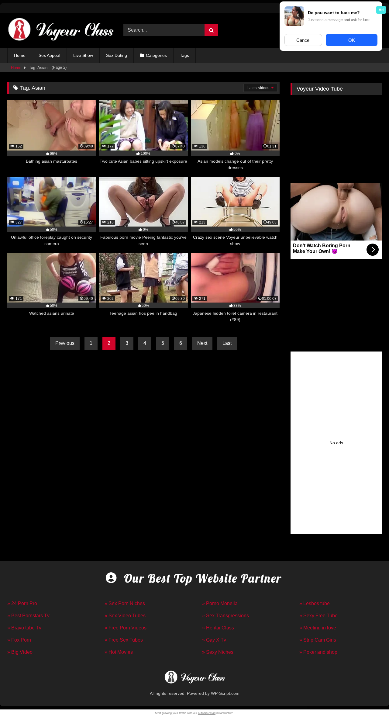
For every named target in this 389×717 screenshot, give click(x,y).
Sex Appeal (49, 55)
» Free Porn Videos (125, 627)
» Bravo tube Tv (24, 627)
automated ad (206, 713)
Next (202, 343)
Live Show (83, 55)
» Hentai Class (218, 627)
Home (20, 55)
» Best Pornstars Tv (28, 615)
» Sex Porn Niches (125, 603)
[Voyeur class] (60, 30)
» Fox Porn (19, 640)
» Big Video (20, 652)
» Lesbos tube (314, 603)
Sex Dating (116, 55)
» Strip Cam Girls (317, 640)
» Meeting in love (317, 627)
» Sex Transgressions (225, 615)
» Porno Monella (220, 603)
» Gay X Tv (214, 640)
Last (227, 343)
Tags (184, 55)
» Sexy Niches (217, 652)
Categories (156, 55)
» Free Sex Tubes (124, 640)
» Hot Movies (119, 652)
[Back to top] (370, 699)
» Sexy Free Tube (318, 615)
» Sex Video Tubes (125, 615)
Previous (64, 343)
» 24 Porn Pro (22, 603)
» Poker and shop (318, 652)
